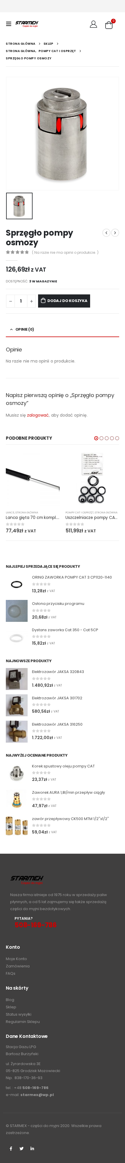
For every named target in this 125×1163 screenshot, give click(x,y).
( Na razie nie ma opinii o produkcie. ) (65, 252)
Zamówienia (18, 966)
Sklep (11, 1007)
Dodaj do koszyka (67, 300)
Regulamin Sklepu (23, 1021)
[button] (96, 438)
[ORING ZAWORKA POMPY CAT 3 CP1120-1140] (17, 585)
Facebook (10, 1148)
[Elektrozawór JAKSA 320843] (17, 679)
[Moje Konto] (93, 24)
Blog (10, 999)
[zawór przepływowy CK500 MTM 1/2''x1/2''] (17, 826)
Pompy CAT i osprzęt (79, 512)
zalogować (38, 415)
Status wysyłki (18, 1014)
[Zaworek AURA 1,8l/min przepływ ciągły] (17, 800)
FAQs (10, 973)
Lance (10, 512)
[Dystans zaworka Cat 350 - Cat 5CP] (17, 637)
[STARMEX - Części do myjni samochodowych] (26, 24)
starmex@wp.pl (37, 1095)
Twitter (21, 1148)
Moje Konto (16, 959)
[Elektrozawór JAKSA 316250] (17, 732)
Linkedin (32, 1148)
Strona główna (26, 512)
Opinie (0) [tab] (24, 329)
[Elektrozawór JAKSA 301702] (17, 705)
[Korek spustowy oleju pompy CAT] (17, 773)
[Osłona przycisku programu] (17, 611)
